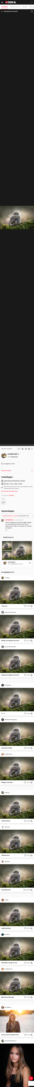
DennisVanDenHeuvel (10, 1040)
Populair (24, 6)
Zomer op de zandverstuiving (10, 1035)
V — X (3, 713)
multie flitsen (5, 821)
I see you (4, 606)
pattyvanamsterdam (9, 612)
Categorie (7, 495)
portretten (11, 562)
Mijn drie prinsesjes (7, 997)
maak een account (13, 515)
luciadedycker (8, 754)
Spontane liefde (6, 748)
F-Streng (7, 577)
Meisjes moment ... (7, 782)
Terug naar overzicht (11, 11)
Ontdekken (4, 6)
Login (4, 515)
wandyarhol (8, 685)
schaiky (7, 900)
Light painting (5, 928)
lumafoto (7, 934)
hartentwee (14, 457)
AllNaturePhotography (11, 719)
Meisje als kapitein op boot (10, 640)
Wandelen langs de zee (9, 963)
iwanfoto (7, 792)
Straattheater (6, 890)
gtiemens (7, 861)
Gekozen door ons (15, 6)
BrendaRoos (8, 1007)
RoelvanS (7, 827)
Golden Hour (5, 855)
